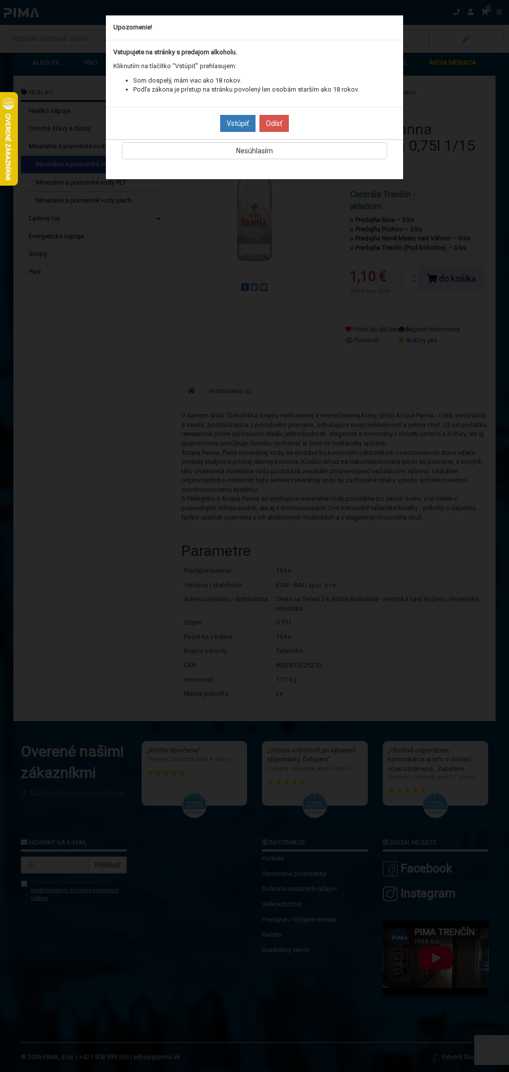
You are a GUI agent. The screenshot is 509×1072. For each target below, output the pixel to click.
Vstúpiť (238, 123)
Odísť (274, 123)
